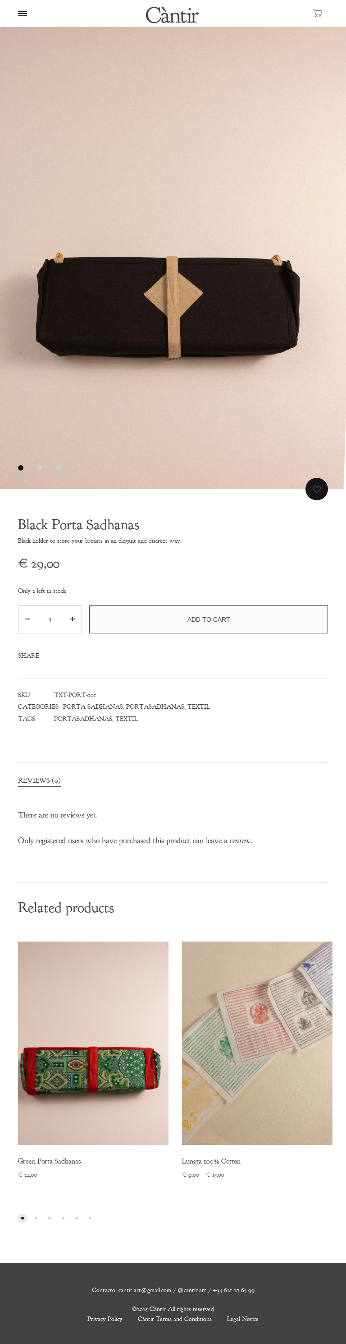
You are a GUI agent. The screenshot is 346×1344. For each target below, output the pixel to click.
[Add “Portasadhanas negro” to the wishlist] (316, 489)
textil (126, 719)
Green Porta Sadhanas (49, 1161)
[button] (22, 1218)
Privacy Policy (105, 1319)
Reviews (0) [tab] (39, 780)
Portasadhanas (155, 707)
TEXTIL (198, 707)
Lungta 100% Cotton (211, 1161)
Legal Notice (243, 1319)
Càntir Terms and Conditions (175, 1319)
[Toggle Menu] (22, 14)
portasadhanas (83, 719)
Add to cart (208, 619)
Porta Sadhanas (93, 707)
